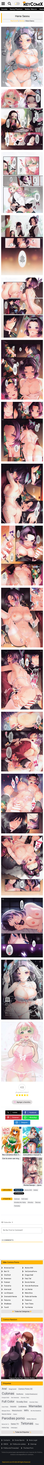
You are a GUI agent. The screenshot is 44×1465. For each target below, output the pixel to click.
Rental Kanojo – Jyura (32, 1185)
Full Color (25, 1199)
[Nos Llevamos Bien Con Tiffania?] (11, 1153)
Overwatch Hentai (10, 1296)
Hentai (22, 21)
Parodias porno (13, 1418)
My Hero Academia (36, 1410)
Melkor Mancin (31, 9)
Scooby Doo (21, 1402)
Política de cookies (19, 1444)
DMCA (5, 1444)
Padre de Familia (31, 1296)
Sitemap (33, 1444)
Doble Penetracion (31, 1394)
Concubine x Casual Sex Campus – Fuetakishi (32, 1155)
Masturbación (17, 1410)
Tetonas (37, 1202)
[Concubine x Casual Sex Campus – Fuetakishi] (32, 1153)
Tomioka (17, 1206)
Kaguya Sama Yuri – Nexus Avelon (22, 1378)
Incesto (4, 9)
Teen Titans (29, 1304)
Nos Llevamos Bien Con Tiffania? (11, 1155)
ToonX (6, 1307)
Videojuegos (14, 1427)
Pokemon (28, 1300)
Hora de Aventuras (31, 1286)
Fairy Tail (28, 1278)
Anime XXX (28, 1190)
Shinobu (30, 1202)
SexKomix (19, 1394)
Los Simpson (8, 1293)
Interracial (7, 1289)
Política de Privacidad (11, 1448)
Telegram (18, 1190)
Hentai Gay (5, 1427)
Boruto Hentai (30, 1282)
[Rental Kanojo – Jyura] (32, 1183)
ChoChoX (7, 1275)
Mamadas (35, 1406)
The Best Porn (28, 1448)
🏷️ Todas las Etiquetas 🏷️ (22, 1432)
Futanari (7, 1282)
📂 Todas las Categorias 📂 (22, 1311)
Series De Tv (5, 1424)
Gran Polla (5, 1407)
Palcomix (7, 1300)
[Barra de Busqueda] (9, 3)
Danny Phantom (16, 9)
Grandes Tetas (33, 1402)
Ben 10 (6, 1271)
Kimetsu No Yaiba (20, 1202)
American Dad (9, 1268)
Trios (37, 1424)
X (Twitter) (18, 1193)
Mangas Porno (6, 1410)
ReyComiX (14, 21)
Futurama (7, 1286)
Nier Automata (15, 1397)
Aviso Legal (33, 1440)
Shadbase (7, 1304)
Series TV (15, 1424)
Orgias (15, 1414)
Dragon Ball (29, 1275)
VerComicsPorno (31, 1271)
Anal (4, 1388)
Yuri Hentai (29, 1307)
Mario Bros (29, 1293)
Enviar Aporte (19, 1440)
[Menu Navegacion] (3, 3)
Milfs (26, 1410)
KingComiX (12, 1389)
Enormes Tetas (25, 1397)
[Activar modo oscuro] (17, 3)
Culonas (17, 1199)
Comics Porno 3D (25, 1389)
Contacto (6, 1440)
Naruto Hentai (6, 1414)
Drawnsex (7, 1278)
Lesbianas (22, 1407)
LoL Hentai (28, 1289)
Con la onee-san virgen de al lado (11, 1158)
